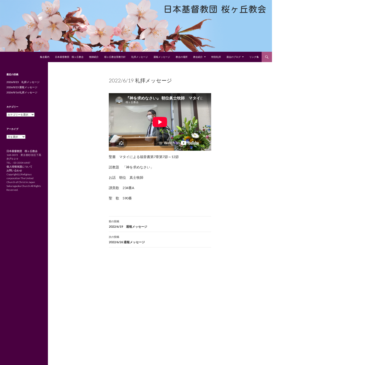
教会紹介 (198, 56)
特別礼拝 (216, 56)
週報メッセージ (161, 56)
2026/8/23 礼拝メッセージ (23, 82)
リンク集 (254, 56)
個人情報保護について (19, 166)
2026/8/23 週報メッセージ (21, 87)
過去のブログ (233, 56)
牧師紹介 (94, 56)
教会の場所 (182, 56)
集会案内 (44, 56)
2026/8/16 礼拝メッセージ (21, 92)
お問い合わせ (14, 170)
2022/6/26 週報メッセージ (127, 239)
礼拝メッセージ (139, 56)
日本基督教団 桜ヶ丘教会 (69, 56)
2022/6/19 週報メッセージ (128, 224)
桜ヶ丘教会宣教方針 (115, 56)
